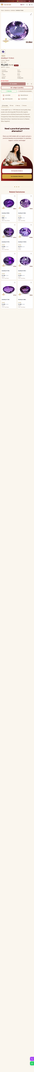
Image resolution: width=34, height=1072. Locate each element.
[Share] (31, 83)
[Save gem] (27, 83)
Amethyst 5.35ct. (22, 270)
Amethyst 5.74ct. (6, 299)
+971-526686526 (22, 1)
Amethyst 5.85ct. (6, 213)
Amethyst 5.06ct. (22, 213)
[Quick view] (15, 199)
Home (2, 10)
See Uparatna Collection (17, 176)
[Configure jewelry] (15, 203)
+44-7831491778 (10, 1)
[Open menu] (32, 4)
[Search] (27, 4)
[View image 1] (3, 52)
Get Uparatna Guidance (17, 170)
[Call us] (32, 1059)
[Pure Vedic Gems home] (6, 4)
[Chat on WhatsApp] (32, 1063)
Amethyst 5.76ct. (6, 270)
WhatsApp (9, 91)
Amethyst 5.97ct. (6, 241)
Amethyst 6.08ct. (22, 299)
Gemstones (7, 10)
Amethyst (13, 10)
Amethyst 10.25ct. (22, 241)
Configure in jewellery (17, 87)
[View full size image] (31, 14)
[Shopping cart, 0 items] (29, 4)
